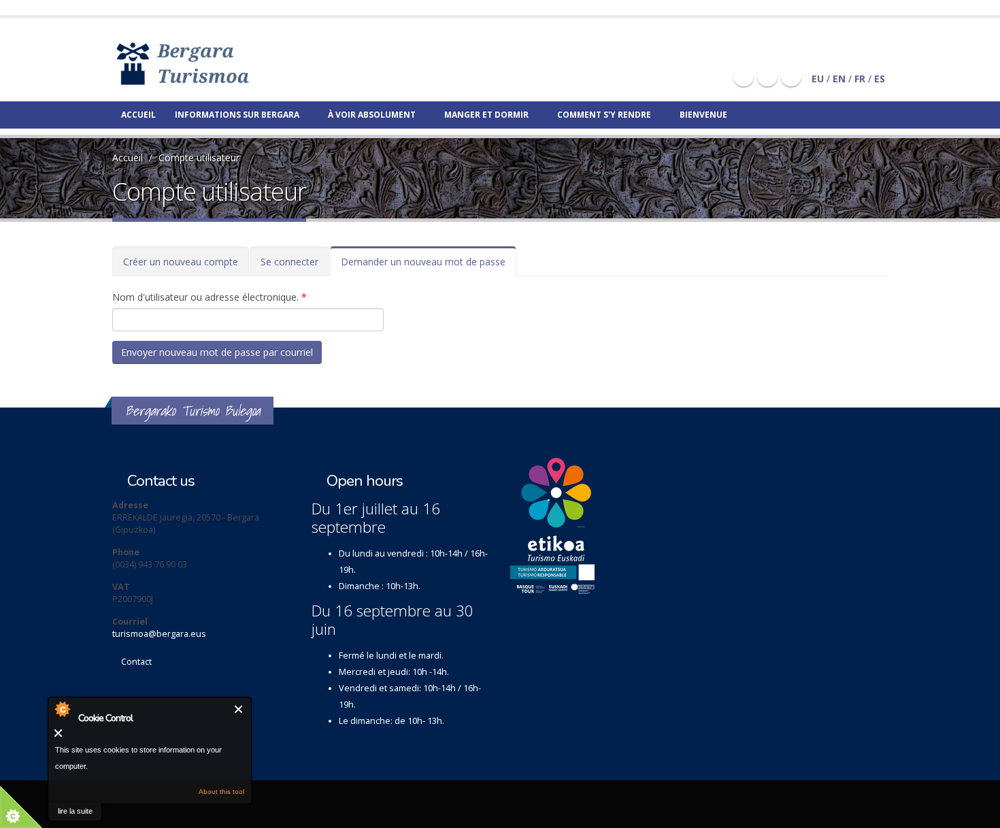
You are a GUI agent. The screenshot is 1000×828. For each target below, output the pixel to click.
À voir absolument (372, 114)
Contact (136, 661)
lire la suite (75, 811)
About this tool (221, 791)
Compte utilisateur (199, 157)
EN (839, 78)
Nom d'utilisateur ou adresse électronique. (209, 297)
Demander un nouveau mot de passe (428, 265)
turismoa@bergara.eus (159, 634)
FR (859, 78)
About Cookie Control (62, 709)
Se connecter (289, 261)
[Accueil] (202, 62)
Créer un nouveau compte (180, 261)
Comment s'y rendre (604, 114)
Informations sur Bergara (237, 114)
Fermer (239, 709)
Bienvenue (703, 114)
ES (879, 78)
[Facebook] (743, 76)
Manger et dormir (486, 114)
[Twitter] (767, 76)
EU (818, 78)
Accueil (138, 114)
